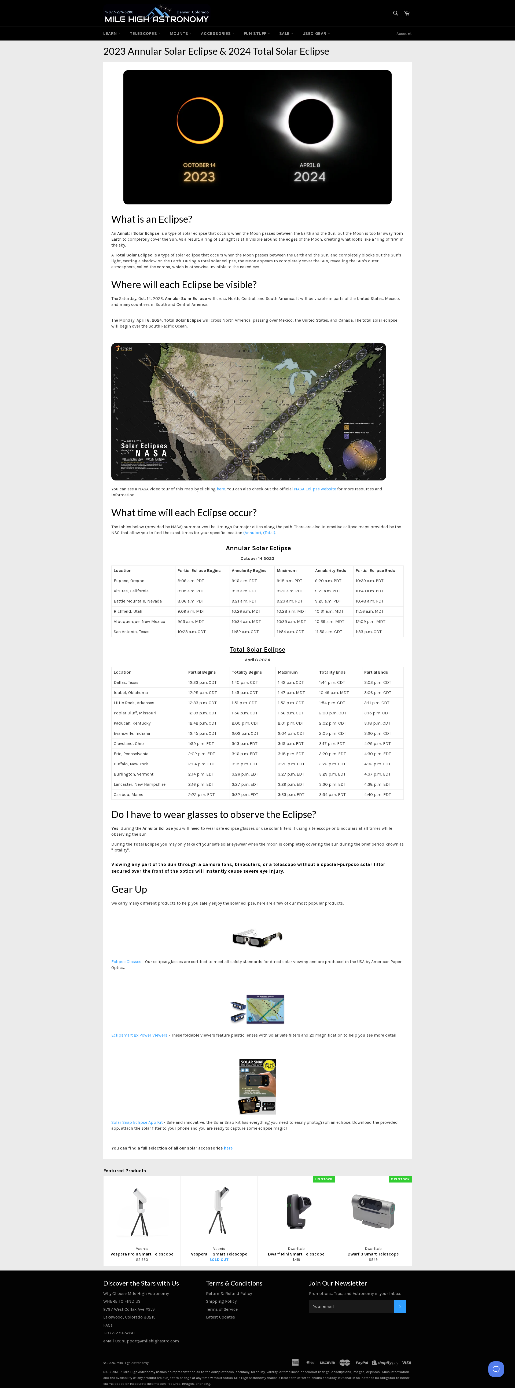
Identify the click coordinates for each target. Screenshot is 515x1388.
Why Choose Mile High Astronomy (136, 1293)
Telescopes (144, 33)
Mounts (179, 33)
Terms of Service (222, 1309)
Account (404, 33)
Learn (110, 33)
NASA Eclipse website (315, 488)
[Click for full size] (248, 479)
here (221, 488)
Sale (285, 33)
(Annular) (252, 532)
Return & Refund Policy (229, 1293)
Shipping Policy (221, 1301)
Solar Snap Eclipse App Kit (137, 1122)
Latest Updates (220, 1317)
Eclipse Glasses (126, 961)
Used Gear (315, 33)
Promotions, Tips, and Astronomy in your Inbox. (355, 1293)
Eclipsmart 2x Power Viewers (139, 1035)
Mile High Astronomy (133, 1363)
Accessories (216, 33)
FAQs (108, 1325)
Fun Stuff (256, 33)
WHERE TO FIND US (122, 1301)
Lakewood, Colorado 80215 (129, 1317)
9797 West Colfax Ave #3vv (129, 1309)
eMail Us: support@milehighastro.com (141, 1340)
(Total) (269, 532)
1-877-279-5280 (119, 1332)
